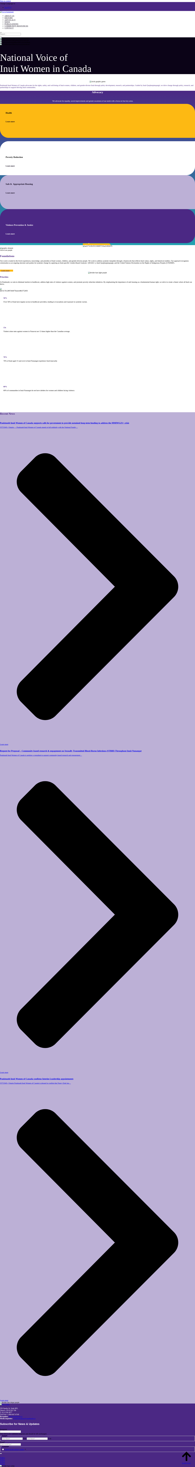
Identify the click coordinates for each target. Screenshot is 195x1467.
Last (49, 1439)
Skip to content (5, 1)
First (24, 1439)
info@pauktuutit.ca (15, 1416)
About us (9, 16)
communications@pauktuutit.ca (24, 1418)
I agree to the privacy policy (14, 1449)
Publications (11, 24)
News (7, 22)
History (9, 18)
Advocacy (10, 20)
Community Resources (16, 26)
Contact (9, 28)
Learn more (5, 271)
